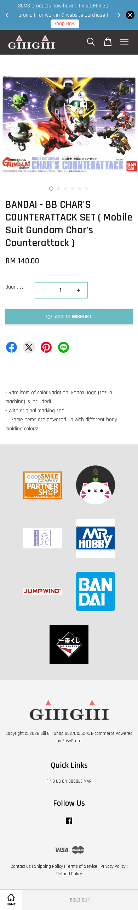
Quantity (14, 287)
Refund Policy (69, 874)
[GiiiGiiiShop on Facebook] (69, 824)
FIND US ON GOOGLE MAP (69, 781)
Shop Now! (64, 23)
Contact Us (21, 866)
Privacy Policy (113, 866)
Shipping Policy (48, 866)
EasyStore (71, 741)
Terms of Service (81, 866)
